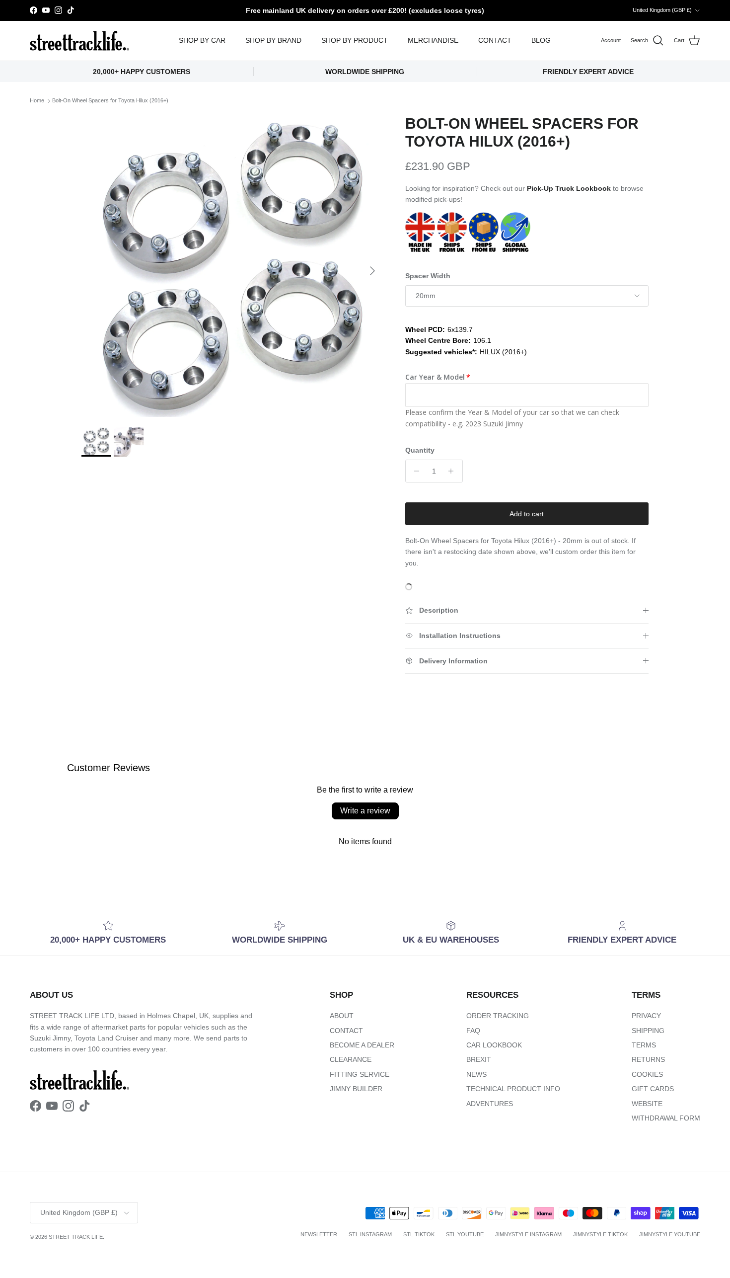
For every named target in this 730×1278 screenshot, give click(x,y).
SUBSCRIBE (489, 744)
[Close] (601, 517)
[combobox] (489, 659)
